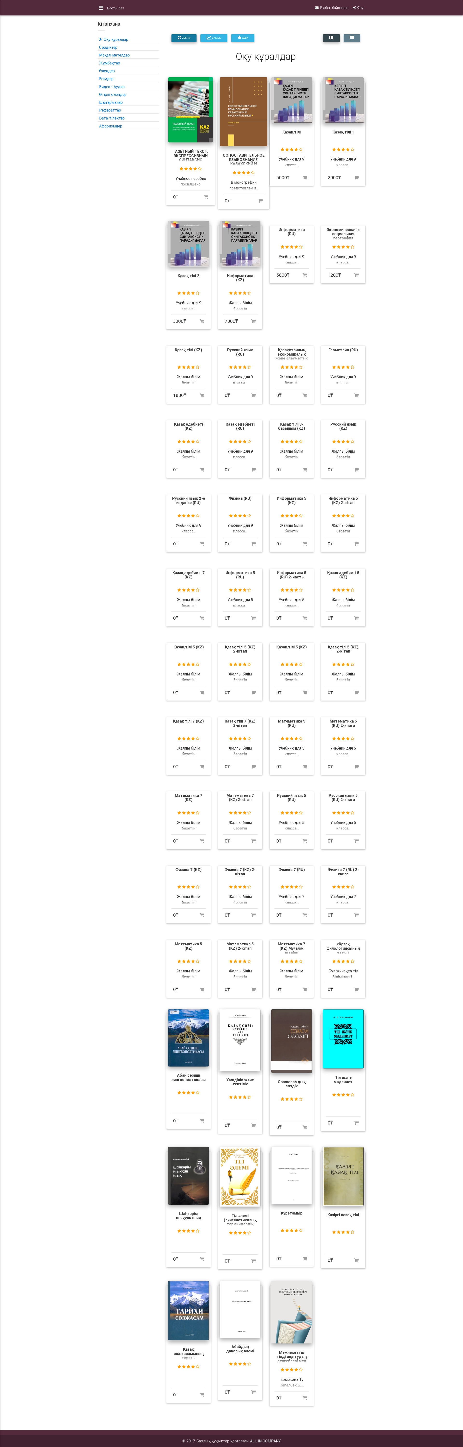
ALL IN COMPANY (265, 1441)
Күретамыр (291, 1213)
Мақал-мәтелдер (114, 55)
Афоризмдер (110, 126)
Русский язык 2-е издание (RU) (188, 500)
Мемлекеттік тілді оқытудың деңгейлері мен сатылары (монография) (292, 1361)
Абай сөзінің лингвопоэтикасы (188, 1077)
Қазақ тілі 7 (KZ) (188, 721)
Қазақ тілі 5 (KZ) (188, 647)
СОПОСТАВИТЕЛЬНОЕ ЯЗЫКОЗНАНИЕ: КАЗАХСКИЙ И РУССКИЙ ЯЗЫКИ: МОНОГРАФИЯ (244, 164)
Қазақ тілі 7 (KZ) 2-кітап (240, 723)
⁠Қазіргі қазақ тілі (343, 1214)
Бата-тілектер (112, 118)
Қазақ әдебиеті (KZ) (188, 426)
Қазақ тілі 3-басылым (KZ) (291, 426)
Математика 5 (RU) (291, 723)
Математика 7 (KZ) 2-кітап (240, 797)
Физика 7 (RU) (292, 869)
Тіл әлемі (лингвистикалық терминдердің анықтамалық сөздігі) (240, 1224)
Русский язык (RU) (240, 352)
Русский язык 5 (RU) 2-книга (343, 797)
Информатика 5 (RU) (240, 574)
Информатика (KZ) (240, 277)
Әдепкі (186, 37)
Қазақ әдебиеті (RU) (240, 426)
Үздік (244, 37)
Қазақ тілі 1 (343, 132)
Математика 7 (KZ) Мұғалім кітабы (291, 948)
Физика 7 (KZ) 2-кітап (240, 871)
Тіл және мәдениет (343, 1079)
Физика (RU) (240, 498)
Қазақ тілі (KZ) (188, 349)
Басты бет (115, 8)
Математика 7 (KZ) (188, 797)
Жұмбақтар (109, 63)
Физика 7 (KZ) (188, 869)
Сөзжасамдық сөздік (292, 1084)
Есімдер (106, 78)
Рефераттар (110, 110)
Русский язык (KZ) (343, 426)
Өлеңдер (107, 70)
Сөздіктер (108, 47)
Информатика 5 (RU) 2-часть (291, 574)
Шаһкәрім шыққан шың (188, 1215)
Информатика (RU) (292, 231)
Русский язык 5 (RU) (291, 797)
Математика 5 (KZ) (188, 946)
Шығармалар (111, 102)
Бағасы (216, 37)
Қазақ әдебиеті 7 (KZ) (188, 574)
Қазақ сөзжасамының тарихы (189, 1353)
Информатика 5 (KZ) (291, 500)
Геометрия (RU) (343, 349)
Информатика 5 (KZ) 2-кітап (343, 500)
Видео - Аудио (112, 86)
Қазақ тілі (291, 132)
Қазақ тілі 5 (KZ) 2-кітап (240, 649)
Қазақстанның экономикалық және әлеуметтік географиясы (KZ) (291, 356)
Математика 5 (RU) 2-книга (343, 723)
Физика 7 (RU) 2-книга (343, 871)
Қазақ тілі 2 (188, 275)
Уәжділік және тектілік (240, 1082)
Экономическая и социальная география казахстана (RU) (343, 236)
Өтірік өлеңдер (113, 94)
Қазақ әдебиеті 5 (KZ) (343, 574)
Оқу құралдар (115, 39)
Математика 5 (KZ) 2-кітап (240, 946)
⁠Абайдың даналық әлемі (240, 1348)
